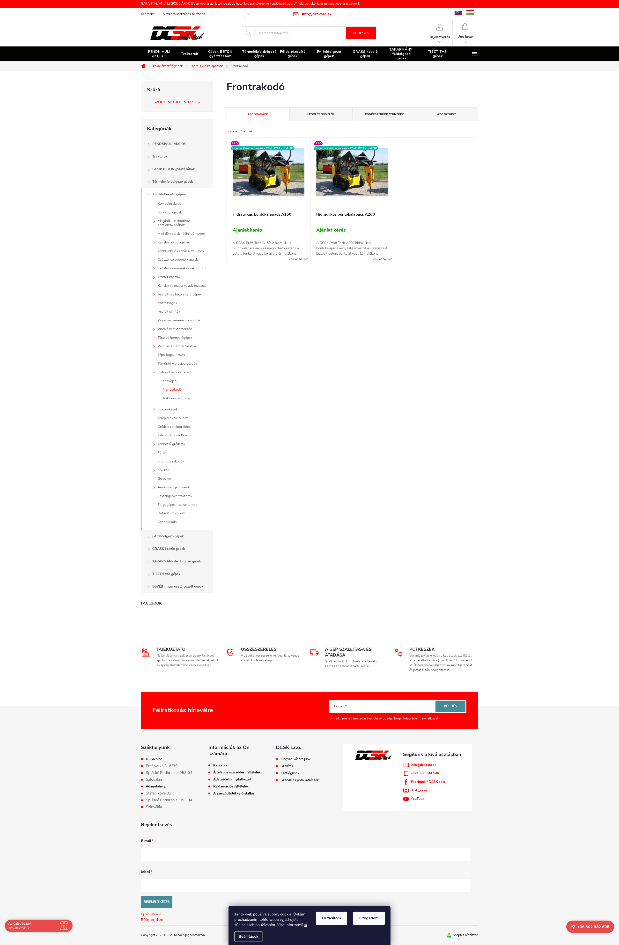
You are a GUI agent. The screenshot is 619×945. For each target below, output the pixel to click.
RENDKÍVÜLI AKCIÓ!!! (169, 144)
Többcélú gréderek (171, 444)
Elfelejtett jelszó (152, 920)
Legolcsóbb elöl (321, 114)
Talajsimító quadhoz (172, 435)
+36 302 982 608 (593, 927)
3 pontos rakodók (171, 461)
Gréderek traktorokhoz (175, 426)
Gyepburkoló (167, 522)
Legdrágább (258, 114)
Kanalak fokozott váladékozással (182, 285)
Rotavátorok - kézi (171, 513)
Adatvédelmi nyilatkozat (420, 718)
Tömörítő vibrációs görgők (177, 363)
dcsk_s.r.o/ (419, 790)
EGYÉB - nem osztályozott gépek (177, 586)
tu (305, 925)
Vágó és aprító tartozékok (177, 346)
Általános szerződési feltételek (184, 14)
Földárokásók (168, 409)
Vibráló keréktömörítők (175, 329)
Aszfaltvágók (167, 303)
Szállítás (287, 766)
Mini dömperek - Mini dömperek (182, 233)
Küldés (450, 706)
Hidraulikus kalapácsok (175, 372)
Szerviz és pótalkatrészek (300, 780)
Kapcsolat (148, 14)
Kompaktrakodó (170, 203)
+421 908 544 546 (425, 773)
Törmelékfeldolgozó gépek (172, 181)
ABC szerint (446, 114)
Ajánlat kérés (247, 230)
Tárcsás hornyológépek (175, 337)
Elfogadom (369, 918)
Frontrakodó (172, 389)
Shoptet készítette (465, 935)
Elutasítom (331, 918)
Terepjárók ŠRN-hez (173, 418)
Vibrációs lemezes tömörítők (179, 320)
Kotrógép (169, 381)
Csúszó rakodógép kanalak (178, 259)
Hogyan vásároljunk (295, 759)
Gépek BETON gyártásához (173, 169)
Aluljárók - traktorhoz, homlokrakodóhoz (174, 223)
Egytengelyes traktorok (175, 496)
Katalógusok (290, 773)
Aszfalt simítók (169, 311)
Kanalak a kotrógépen (174, 242)
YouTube (417, 798)
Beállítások (248, 936)
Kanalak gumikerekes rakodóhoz (182, 268)
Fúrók (162, 452)
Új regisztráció (151, 914)
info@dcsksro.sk (423, 765)
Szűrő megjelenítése (175, 102)
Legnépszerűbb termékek (383, 114)
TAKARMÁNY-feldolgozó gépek (176, 561)
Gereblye (164, 478)
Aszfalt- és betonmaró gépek (179, 294)
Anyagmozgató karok (174, 487)
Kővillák (163, 470)
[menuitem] (159, 53)
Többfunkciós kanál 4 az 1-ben (181, 251)
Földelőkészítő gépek (169, 194)
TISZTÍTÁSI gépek (166, 574)
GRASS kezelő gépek (168, 548)
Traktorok (160, 156)
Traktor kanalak (169, 277)
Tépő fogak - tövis (171, 355)
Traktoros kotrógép (176, 398)
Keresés (361, 33)
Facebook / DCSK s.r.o (428, 781)
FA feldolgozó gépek (168, 536)
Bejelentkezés (157, 902)
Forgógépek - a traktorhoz (177, 504)
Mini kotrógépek (170, 212)
